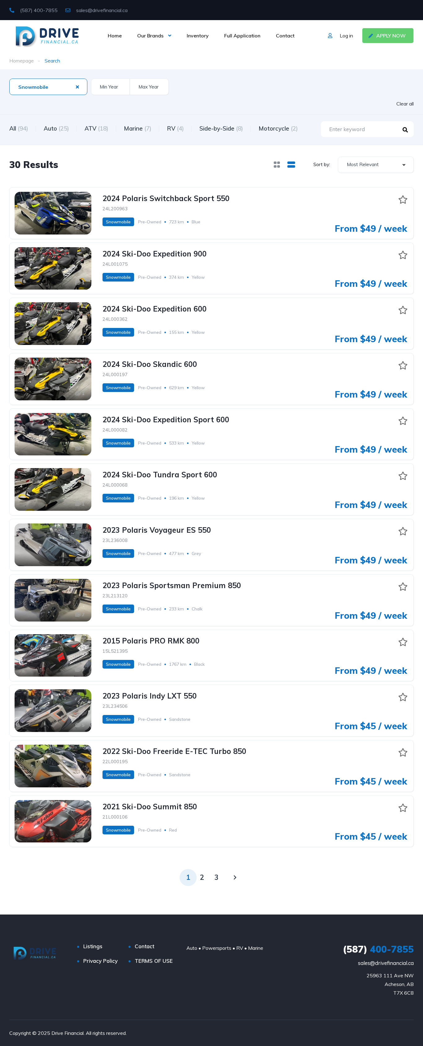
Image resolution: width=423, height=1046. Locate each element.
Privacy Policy (100, 961)
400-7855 (378, 949)
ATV (96, 128)
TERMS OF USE (154, 961)
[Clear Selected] (77, 86)
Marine (137, 128)
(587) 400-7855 (38, 10)
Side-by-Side (221, 128)
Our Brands (150, 35)
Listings (92, 946)
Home (115, 35)
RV (175, 128)
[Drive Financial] (47, 35)
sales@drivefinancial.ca (101, 10)
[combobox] (48, 87)
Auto (56, 128)
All (18, 128)
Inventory (198, 35)
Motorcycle (278, 128)
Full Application (242, 35)
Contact (285, 35)
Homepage (21, 61)
